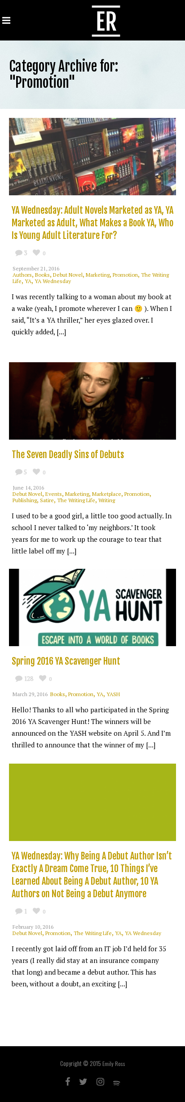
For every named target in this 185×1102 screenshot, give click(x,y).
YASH (113, 694)
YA (28, 281)
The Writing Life (76, 500)
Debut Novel (68, 274)
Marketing (98, 274)
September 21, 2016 (36, 268)
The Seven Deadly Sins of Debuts (68, 454)
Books (42, 274)
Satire (47, 500)
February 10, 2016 (33, 926)
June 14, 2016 (28, 487)
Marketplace (106, 493)
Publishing (25, 500)
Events (53, 493)
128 (28, 678)
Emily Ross (113, 1063)
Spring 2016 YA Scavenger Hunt (66, 661)
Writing (106, 500)
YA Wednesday (53, 281)
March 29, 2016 (30, 694)
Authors (22, 274)
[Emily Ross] (106, 20)
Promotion (125, 274)
